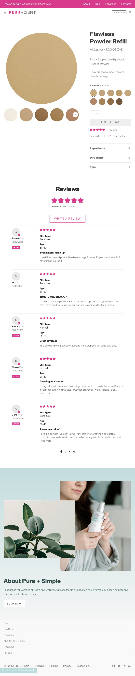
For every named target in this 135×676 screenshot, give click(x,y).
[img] (47, 230)
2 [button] (65, 451)
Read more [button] (45, 393)
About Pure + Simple (14, 640)
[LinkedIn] (129, 666)
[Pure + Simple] (22, 12)
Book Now (119, 12)
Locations (9, 635)
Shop (6, 623)
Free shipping (11, 3)
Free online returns (99, 136)
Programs (9, 646)
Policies (8, 652)
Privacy (67, 665)
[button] (5, 12)
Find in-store (119, 136)
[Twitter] (119, 666)
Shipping (39, 665)
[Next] (75, 114)
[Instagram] (124, 666)
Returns (53, 665)
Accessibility (83, 665)
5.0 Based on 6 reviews (63, 206)
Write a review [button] (67, 218)
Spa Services (10, 629)
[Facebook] (114, 666)
